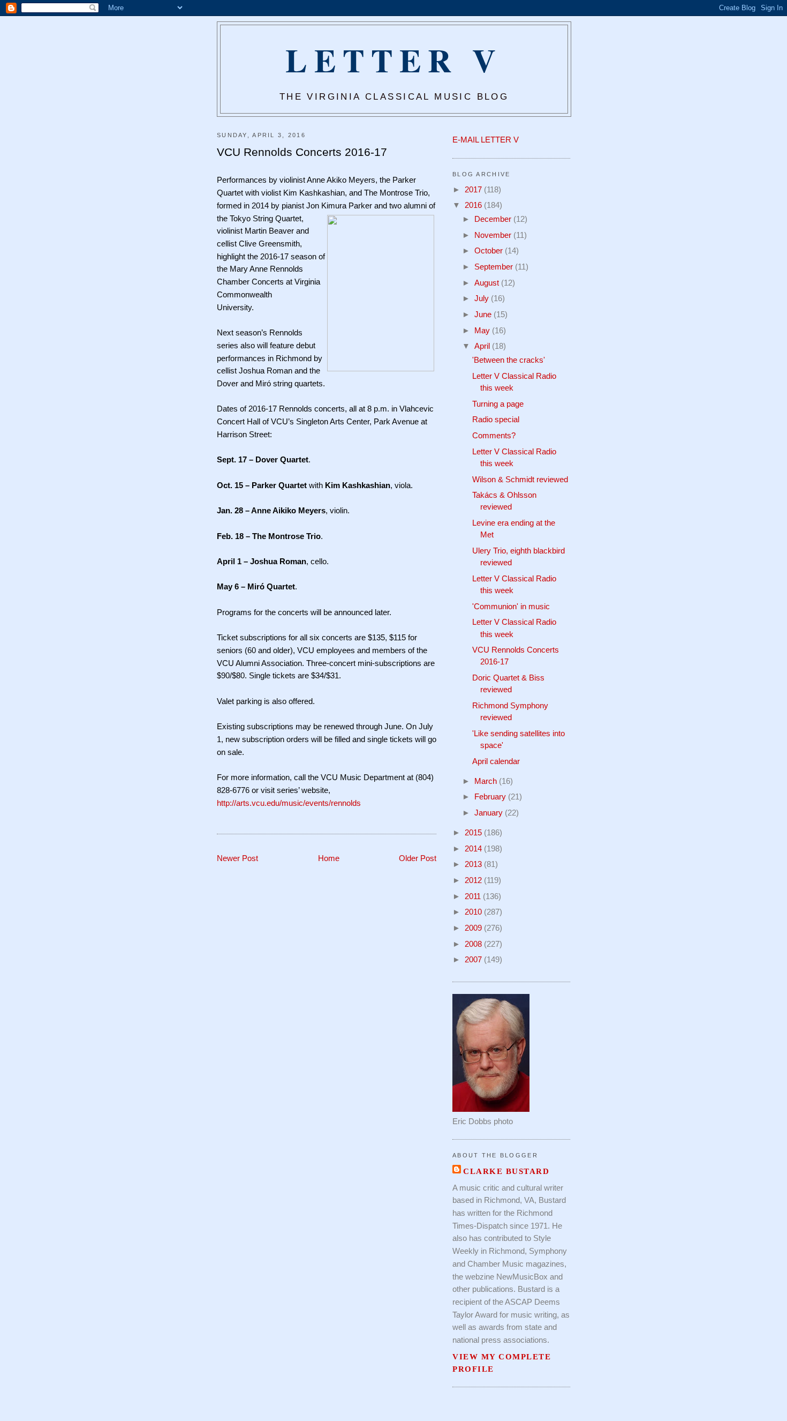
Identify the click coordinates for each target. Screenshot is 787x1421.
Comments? (494, 435)
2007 (474, 959)
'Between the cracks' (508, 360)
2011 (474, 896)
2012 (474, 880)
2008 (474, 944)
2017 (474, 189)
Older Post (417, 858)
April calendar (496, 761)
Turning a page (498, 404)
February (491, 796)
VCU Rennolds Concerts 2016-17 (302, 152)
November (493, 235)
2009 (474, 928)
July (482, 298)
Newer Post (237, 858)
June (484, 314)
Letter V (393, 60)
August (487, 283)
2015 (474, 832)
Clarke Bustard (506, 1171)
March (486, 781)
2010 (474, 912)
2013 (474, 864)
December (493, 219)
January (489, 813)
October (489, 250)
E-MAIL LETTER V (485, 140)
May (483, 330)
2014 (474, 848)
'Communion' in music (511, 606)
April (483, 346)
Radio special (495, 419)
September (494, 267)
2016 (474, 205)
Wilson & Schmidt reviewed (520, 479)
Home (328, 858)
